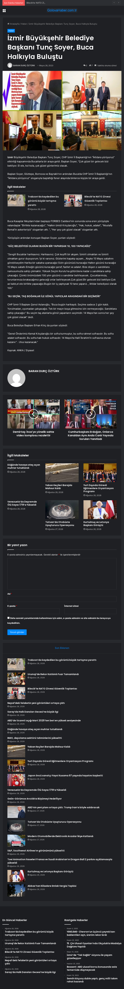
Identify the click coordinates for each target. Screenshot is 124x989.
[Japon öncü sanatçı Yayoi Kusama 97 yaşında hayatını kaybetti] (16, 780)
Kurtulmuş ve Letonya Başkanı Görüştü (96, 523)
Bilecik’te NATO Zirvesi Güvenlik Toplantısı (47, 2)
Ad (9, 593)
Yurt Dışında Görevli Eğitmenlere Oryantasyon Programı (98, 488)
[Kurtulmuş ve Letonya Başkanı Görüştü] (100, 509)
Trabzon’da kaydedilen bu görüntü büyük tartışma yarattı (43, 201)
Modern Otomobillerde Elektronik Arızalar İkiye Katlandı (60, 836)
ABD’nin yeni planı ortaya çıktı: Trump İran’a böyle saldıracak (63, 807)
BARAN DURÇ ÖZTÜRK (24, 65)
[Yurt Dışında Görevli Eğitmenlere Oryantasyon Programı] (100, 472)
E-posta (12, 606)
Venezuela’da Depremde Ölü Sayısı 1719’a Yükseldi (22, 503)
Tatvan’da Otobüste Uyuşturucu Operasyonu (59, 523)
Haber (24, 23)
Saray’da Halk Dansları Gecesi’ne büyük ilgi (32, 711)
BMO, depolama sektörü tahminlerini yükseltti (34, 738)
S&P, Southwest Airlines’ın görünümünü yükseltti (36, 850)
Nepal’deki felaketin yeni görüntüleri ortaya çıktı (36, 703)
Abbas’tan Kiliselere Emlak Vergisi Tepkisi (52, 886)
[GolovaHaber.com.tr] (62, 10)
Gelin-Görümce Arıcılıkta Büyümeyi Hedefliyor (34, 798)
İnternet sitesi (71, 606)
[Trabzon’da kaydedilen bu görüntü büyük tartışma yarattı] (16, 200)
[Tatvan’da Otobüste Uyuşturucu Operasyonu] (61, 509)
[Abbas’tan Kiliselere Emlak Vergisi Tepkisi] (16, 890)
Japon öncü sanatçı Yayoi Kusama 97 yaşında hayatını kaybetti (65, 775)
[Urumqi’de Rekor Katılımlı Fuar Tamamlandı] (16, 679)
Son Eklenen (62, 647)
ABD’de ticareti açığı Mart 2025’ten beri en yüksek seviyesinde (44, 720)
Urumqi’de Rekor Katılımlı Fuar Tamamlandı (53, 674)
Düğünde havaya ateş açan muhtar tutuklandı (23, 466)
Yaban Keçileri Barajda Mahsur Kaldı (58, 487)
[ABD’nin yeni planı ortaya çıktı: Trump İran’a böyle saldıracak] (16, 812)
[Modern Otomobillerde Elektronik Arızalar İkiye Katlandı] (16, 841)
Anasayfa (14, 23)
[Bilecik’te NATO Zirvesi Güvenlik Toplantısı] (73, 201)
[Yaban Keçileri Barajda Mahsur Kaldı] (61, 472)
